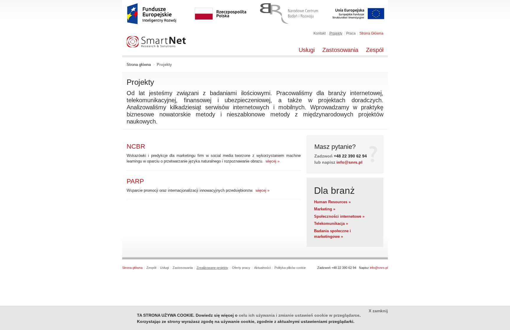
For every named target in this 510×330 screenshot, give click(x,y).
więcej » (271, 161)
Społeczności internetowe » (339, 216)
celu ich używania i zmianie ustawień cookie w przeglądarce (299, 315)
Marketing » (324, 209)
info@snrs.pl (349, 162)
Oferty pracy (241, 267)
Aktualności (262, 267)
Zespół (374, 50)
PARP (135, 181)
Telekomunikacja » (331, 223)
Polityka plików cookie (290, 267)
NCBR (136, 146)
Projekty (335, 33)
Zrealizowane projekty (212, 267)
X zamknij (378, 310)
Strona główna (139, 64)
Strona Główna (371, 33)
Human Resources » (332, 202)
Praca (351, 33)
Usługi (307, 50)
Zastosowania (340, 50)
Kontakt (319, 33)
